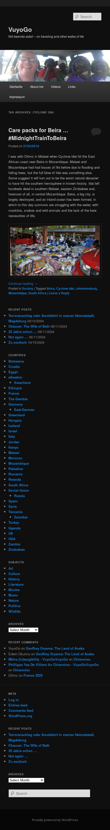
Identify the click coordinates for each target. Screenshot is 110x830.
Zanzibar (21, 517)
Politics (14, 605)
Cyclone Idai (65, 288)
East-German (24, 409)
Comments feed (20, 710)
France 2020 (33, 675)
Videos (56, 86)
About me (36, 86)
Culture (14, 573)
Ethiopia (15, 387)
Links (71, 86)
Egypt (13, 371)
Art (10, 568)
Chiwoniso (82, 659)
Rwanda (14, 479)
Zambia (14, 544)
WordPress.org (20, 715)
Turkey (13, 522)
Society (27, 288)
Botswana (16, 361)
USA (11, 538)
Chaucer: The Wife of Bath (29, 326)
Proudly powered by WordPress (55, 820)
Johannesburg (86, 288)
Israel (12, 431)
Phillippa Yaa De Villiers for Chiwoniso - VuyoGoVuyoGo (53, 664)
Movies (14, 589)
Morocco (15, 458)
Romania (15, 474)
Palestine (15, 468)
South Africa (37, 293)
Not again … (18, 336)
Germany (15, 404)
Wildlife (14, 611)
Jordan (13, 441)
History (14, 579)
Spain (13, 501)
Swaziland (22, 382)
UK (10, 533)
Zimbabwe (16, 549)
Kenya (13, 447)
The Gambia (18, 398)
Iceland (14, 425)
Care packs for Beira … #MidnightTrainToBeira (38, 134)
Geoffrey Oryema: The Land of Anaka (55, 648)
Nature (13, 600)
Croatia (14, 366)
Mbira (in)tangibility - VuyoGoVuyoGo (38, 659)
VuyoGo (20, 29)
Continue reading (23, 283)
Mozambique (17, 293)
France (13, 393)
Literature (16, 584)
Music (13, 595)
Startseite (16, 86)
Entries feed (17, 705)
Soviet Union (18, 490)
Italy (11, 436)
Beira (51, 288)
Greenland (16, 414)
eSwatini (15, 377)
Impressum (17, 97)
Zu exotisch (17, 342)
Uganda (14, 528)
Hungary (15, 420)
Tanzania (15, 511)
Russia (19, 495)
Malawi (13, 452)
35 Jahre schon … (22, 331)
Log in (13, 699)
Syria (12, 506)
